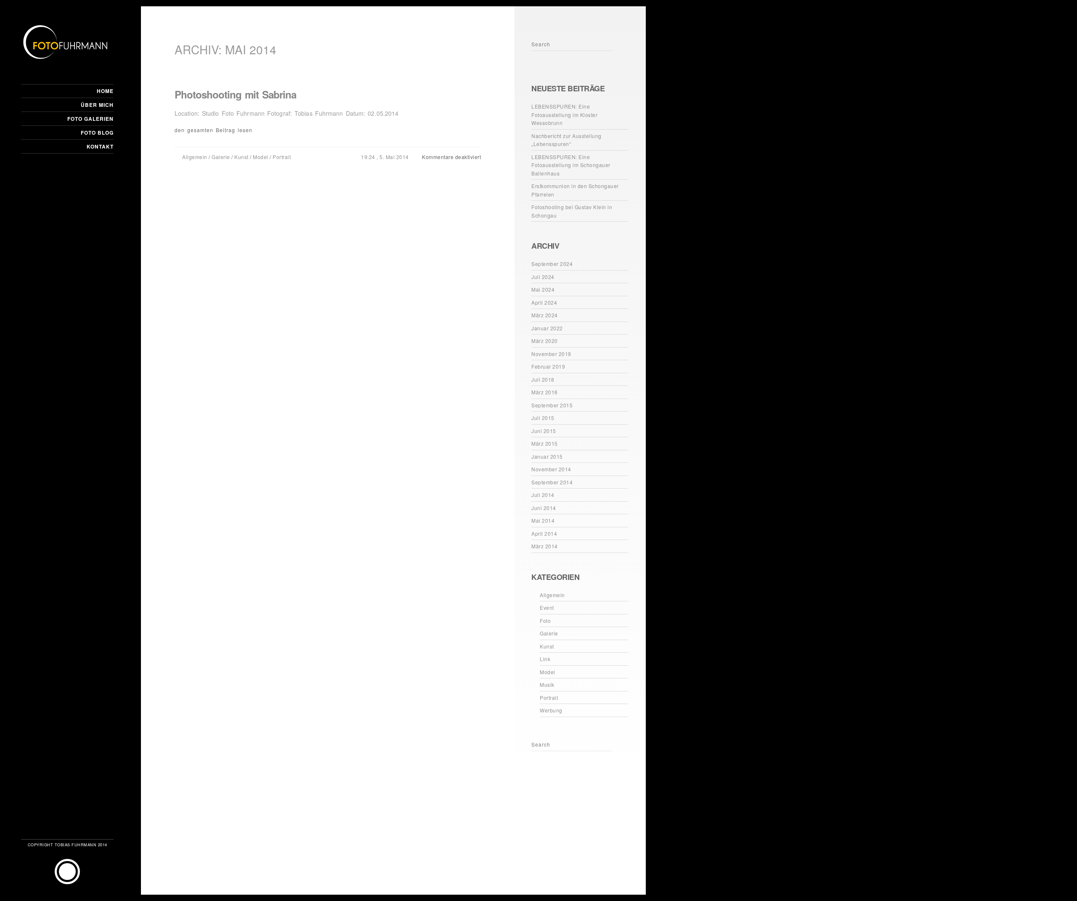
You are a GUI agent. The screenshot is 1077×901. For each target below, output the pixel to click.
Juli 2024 (542, 276)
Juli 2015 (542, 417)
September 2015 (552, 405)
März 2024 (544, 315)
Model (260, 156)
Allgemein (194, 156)
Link (545, 658)
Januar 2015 (547, 456)
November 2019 (551, 353)
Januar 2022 (547, 328)
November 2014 (551, 469)
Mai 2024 (542, 289)
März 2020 (544, 340)
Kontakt (100, 146)
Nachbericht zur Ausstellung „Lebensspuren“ (566, 140)
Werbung (551, 710)
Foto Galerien (90, 118)
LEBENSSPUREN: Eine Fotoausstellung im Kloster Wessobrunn (564, 114)
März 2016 (544, 392)
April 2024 (544, 302)
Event (547, 607)
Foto (545, 620)
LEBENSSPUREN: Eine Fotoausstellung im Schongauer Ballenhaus (570, 165)
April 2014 (544, 533)
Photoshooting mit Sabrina (235, 94)
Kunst (241, 156)
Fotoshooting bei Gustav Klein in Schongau (571, 211)
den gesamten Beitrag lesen (213, 129)
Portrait (282, 156)
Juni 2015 (543, 430)
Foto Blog (97, 132)
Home (105, 91)
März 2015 (544, 443)
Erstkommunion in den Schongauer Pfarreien (575, 190)
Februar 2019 (548, 366)
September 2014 (552, 482)
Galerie (221, 156)
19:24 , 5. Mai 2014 (385, 156)
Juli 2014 (542, 494)
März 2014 (544, 546)
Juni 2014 (543, 507)
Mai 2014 (542, 520)
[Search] (538, 57)
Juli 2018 (542, 379)
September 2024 (552, 263)
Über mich (97, 105)
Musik (547, 684)
